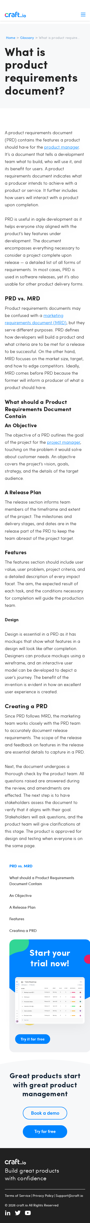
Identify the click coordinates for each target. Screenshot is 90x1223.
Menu (83, 14)
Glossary (27, 37)
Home (10, 37)
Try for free (45, 1131)
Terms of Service (17, 1195)
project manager (63, 442)
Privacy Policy (43, 1195)
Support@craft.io (69, 1195)
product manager (61, 147)
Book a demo (45, 1112)
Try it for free (33, 1039)
